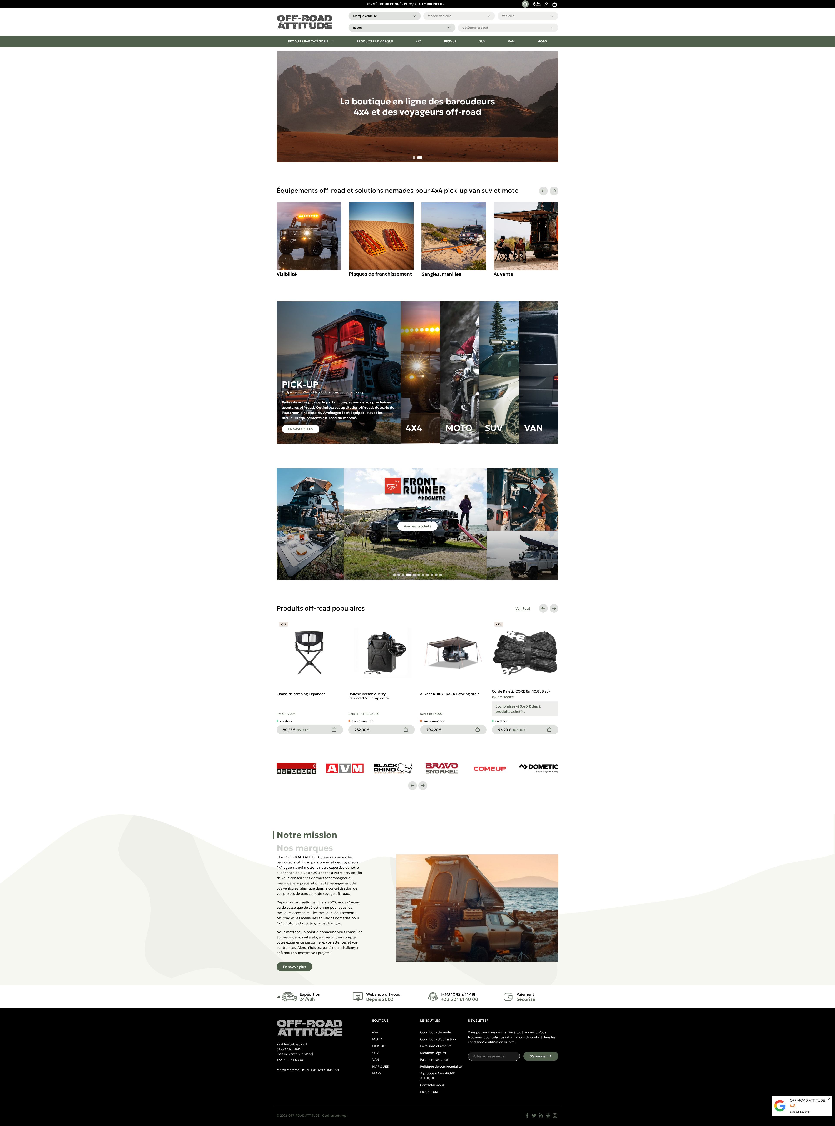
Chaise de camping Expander (516, 694)
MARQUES (380, 1066)
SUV (375, 1053)
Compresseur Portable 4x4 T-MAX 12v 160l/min (297, 696)
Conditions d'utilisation (438, 1039)
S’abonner (538, 1056)
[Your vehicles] (536, 4)
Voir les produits (417, 526)
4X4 (375, 1032)
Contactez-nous (432, 1085)
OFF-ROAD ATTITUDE (807, 1100)
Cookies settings (334, 1116)
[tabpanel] (417, 912)
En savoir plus (300, 429)
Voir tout (522, 608)
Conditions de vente (435, 1032)
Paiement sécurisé (434, 1059)
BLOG (376, 1073)
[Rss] (541, 1115)
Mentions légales (433, 1053)
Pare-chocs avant (514, 274)
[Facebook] (527, 1115)
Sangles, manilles (369, 274)
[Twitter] (534, 1115)
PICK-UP (378, 1046)
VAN (375, 1059)
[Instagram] (554, 1115)
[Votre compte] (546, 4)
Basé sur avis (799, 1111)
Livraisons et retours (435, 1046)
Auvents (431, 274)
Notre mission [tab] (307, 834)
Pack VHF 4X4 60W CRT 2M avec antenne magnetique (371, 696)
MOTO (377, 1039)
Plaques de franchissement (308, 274)
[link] (554, 4)
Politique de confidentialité (441, 1066)
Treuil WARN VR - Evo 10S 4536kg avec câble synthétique (445, 696)
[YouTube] (547, 1115)
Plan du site (429, 1092)
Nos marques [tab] (305, 847)
